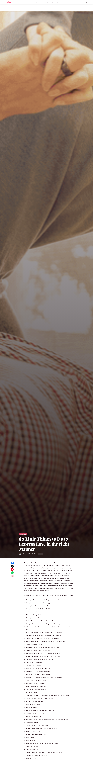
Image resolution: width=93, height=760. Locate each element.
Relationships (23, 534)
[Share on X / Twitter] (12, 566)
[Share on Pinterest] (12, 569)
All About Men (28, 2)
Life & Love (58, 2)
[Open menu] (5, 2)
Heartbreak (46, 2)
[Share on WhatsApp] (12, 572)
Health (53, 2)
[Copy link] (12, 576)
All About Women (37, 2)
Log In (86, 2)
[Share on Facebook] (12, 563)
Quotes (65, 2)
